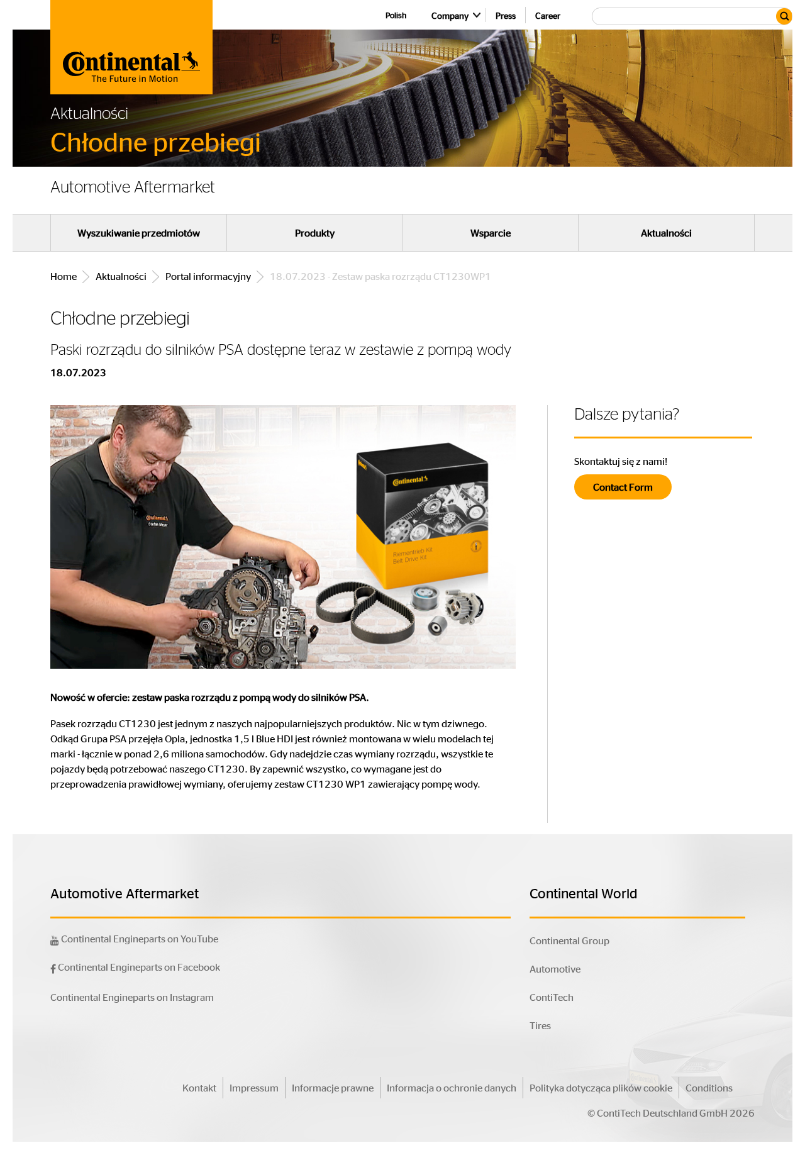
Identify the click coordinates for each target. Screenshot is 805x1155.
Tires (540, 1025)
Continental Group (569, 940)
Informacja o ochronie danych (451, 1087)
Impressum (254, 1087)
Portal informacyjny (208, 275)
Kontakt (199, 1087)
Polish (396, 14)
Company (450, 15)
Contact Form (623, 486)
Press (506, 15)
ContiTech (552, 996)
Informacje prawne (333, 1087)
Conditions (709, 1087)
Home (63, 275)
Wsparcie (490, 232)
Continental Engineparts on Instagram (132, 996)
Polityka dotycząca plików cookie (601, 1087)
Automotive (555, 968)
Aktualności (666, 232)
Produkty (315, 232)
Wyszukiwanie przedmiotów (138, 232)
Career (547, 15)
